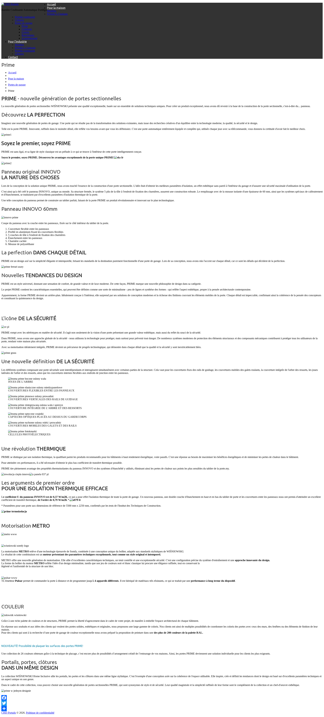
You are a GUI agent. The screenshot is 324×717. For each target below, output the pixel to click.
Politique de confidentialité (40, 712)
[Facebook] (162, 697)
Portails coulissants (25, 17)
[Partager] (162, 708)
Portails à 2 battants (57, 13)
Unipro (25, 32)
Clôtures (19, 20)
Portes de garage (23, 23)
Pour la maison (56, 7)
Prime (25, 26)
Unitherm (27, 29)
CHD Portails (8, 712)
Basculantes (28, 35)
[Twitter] (162, 703)
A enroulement (29, 38)
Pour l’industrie (17, 41)
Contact (13, 57)
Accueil (51, 4)
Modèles (51, 10)
